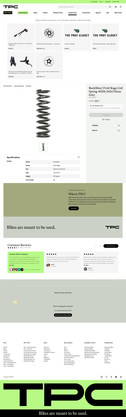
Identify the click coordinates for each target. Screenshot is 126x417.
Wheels (5, 352)
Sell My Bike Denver (29, 355)
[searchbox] (82, 7)
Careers (46, 354)
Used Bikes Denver (89, 355)
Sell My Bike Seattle (29, 357)
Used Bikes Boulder (89, 357)
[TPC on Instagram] (101, 377)
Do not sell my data (69, 361)
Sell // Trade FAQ (28, 349)
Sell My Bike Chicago (29, 361)
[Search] (110, 7)
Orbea (106, 361)
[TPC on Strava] (106, 377)
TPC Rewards (94, 1)
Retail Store (116, 1)
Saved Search (23, 12)
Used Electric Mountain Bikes (91, 352)
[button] (120, 7)
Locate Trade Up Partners (30, 352)
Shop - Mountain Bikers (9, 362)
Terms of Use (67, 359)
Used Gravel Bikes (88, 347)
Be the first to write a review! (63, 315)
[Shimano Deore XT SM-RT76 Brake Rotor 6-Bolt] (49, 61)
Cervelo (106, 357)
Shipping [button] (95, 125)
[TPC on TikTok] (121, 377)
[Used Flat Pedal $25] (77, 33)
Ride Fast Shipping (69, 364)
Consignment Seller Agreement (72, 355)
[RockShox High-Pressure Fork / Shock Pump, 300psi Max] (21, 33)
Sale (107, 12)
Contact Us (67, 352)
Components (72, 12)
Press (45, 355)
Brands (5, 347)
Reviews (46, 361)
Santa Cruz (107, 359)
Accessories (86, 12)
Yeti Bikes (106, 349)
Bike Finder (118, 12)
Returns (66, 350)
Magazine (107, 1)
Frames (45, 12)
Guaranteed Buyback (69, 362)
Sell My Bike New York (29, 359)
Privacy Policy (67, 354)
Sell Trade (8, 12)
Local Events (47, 350)
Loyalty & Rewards (8, 361)
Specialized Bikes (108, 347)
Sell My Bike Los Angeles (30, 354)
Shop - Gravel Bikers (8, 366)
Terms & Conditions (69, 357)
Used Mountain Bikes (89, 350)
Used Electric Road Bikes (90, 354)
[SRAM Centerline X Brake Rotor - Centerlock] (49, 33)
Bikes (35, 12)
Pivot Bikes (107, 354)
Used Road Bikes (88, 349)
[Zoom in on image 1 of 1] (43, 113)
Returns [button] (94, 130)
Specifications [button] (13, 157)
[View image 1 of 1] (43, 147)
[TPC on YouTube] (116, 377)
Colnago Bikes (108, 355)
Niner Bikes (107, 362)
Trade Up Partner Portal (30, 350)
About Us (46, 347)
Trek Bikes (107, 350)
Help (101, 1)
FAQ (65, 347)
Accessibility (47, 359)
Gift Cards (6, 357)
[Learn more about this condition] (99, 101)
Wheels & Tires (58, 12)
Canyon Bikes (107, 352)
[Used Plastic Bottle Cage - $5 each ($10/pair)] (105, 33)
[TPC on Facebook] (111, 377)
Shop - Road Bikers (8, 364)
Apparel (98, 12)
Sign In (65, 349)
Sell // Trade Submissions (30, 347)
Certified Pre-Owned (49, 352)
